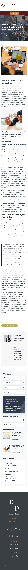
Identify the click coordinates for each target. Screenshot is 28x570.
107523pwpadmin (7, 33)
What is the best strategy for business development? (18, 434)
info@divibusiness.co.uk (12, 471)
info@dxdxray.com (10, 9)
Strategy (6, 392)
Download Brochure (9, 420)
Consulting (4, 35)
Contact (14, 13)
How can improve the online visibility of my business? (18, 447)
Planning (9, 35)
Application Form (8, 425)
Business (22, 33)
